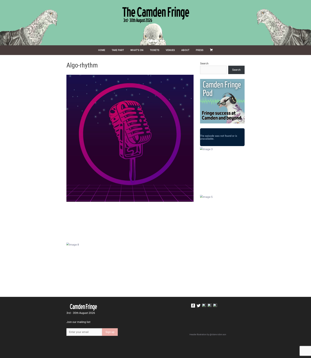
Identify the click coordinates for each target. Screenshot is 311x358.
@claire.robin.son (218, 334)
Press (199, 50)
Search (204, 63)
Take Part (118, 50)
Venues (170, 50)
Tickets (154, 50)
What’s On (136, 50)
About (185, 50)
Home (101, 50)
